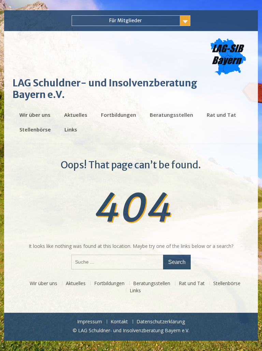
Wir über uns (34, 114)
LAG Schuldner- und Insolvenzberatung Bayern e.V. (105, 89)
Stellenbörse (35, 129)
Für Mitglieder (125, 20)
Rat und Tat (221, 114)
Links (70, 129)
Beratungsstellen (171, 114)
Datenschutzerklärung (160, 322)
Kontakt (119, 322)
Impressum (89, 322)
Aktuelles (75, 114)
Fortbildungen (118, 114)
